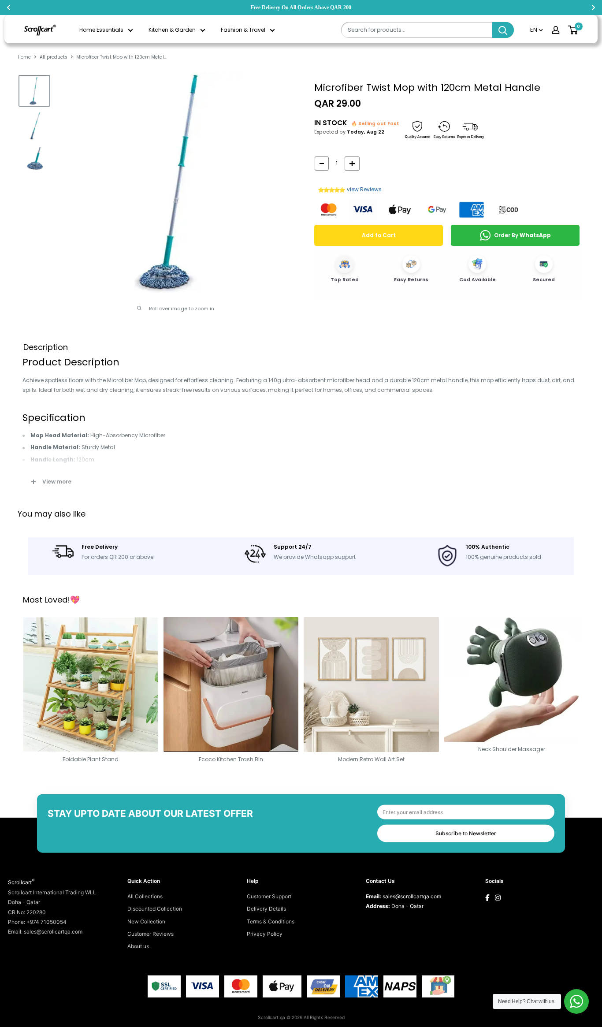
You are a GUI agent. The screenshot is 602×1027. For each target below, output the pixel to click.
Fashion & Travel (243, 29)
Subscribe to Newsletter (465, 833)
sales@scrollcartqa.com (412, 896)
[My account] (556, 30)
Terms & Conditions (270, 921)
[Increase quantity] (352, 163)
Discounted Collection (154, 908)
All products (53, 57)
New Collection (146, 921)
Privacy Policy (264, 933)
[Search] (503, 30)
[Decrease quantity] (322, 163)
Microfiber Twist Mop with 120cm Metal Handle (427, 87)
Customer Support (269, 896)
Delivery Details (266, 908)
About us (138, 946)
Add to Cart (379, 235)
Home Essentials (101, 29)
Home (24, 57)
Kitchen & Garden (172, 29)
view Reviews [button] (364, 189)
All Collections (145, 896)
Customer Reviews (150, 933)
